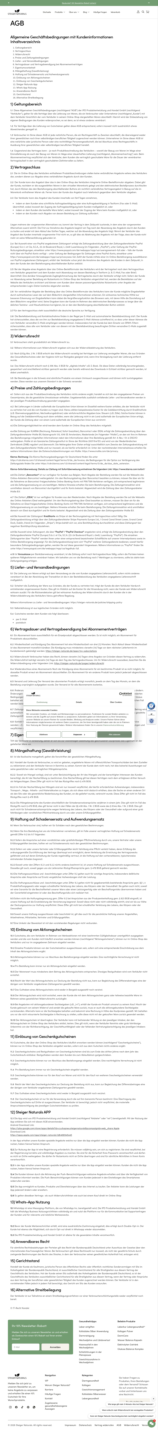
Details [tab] (79, 702)
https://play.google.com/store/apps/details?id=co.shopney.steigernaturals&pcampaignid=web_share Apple (64, 1128)
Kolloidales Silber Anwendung (94, 1331)
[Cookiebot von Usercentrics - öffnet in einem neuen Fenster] (121, 694)
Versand (146, 1425)
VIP (46, 1380)
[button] (9, 3)
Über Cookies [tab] (116, 702)
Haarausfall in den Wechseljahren (88, 1346)
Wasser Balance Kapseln (130, 1340)
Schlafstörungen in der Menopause (90, 1353)
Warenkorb (115, 12)
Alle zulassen (114, 734)
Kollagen (86, 1385)
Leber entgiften (86, 1326)
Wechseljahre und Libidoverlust (94, 1340)
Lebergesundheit (90, 1398)
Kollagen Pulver (125, 1331)
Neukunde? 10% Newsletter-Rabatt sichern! (79, 3)
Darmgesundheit (90, 1380)
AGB (119, 1425)
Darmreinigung (86, 1335)
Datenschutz (85, 1425)
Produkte (59, 12)
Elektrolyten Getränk (128, 1344)
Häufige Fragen (100, 12)
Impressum (70, 1425)
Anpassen (77, 734)
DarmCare (123, 1335)
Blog (85, 12)
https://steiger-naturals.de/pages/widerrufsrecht (79, 663)
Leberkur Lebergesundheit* (131, 1326)
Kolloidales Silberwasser (94, 1394)
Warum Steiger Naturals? (57, 1385)
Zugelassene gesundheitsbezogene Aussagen (56, 1405)
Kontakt (49, 1398)
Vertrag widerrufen (104, 1425)
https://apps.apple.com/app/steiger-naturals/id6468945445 (41, 1134)
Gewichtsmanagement (93, 1389)
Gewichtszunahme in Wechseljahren (89, 1361)
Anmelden (55, 1347)
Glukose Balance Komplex (131, 1348)
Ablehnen (43, 734)
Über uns (73, 12)
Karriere (49, 1389)
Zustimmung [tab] (42, 702)
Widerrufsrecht (131, 1425)
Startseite (47, 12)
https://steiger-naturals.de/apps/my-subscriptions (71, 650)
